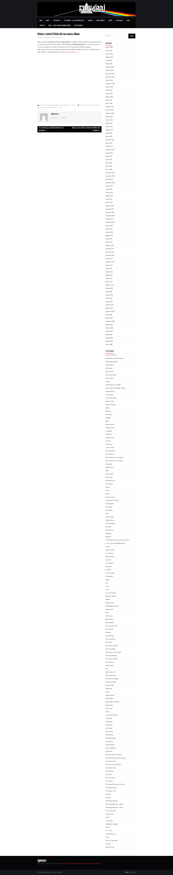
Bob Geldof (109, 414)
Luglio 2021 (109, 156)
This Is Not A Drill (111, 811)
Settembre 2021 (110, 149)
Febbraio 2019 (110, 206)
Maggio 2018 (109, 235)
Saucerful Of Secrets (112, 715)
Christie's (108, 441)
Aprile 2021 (109, 159)
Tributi (107, 817)
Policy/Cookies (78, 25)
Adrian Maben (110, 365)
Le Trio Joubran (110, 573)
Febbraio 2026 (110, 67)
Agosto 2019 (109, 186)
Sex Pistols (109, 728)
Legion (107, 579)
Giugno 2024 (109, 126)
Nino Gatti (59, 37)
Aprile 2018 (109, 239)
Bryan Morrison (110, 424)
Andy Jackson (110, 378)
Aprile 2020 (109, 166)
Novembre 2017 (110, 255)
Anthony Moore (110, 391)
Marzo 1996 (109, 344)
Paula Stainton (110, 636)
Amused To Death (111, 375)
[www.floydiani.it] (86, 9)
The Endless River (111, 768)
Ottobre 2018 (109, 219)
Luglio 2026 (109, 50)
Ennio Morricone (110, 480)
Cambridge (109, 431)
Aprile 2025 (109, 100)
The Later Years (110, 778)
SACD (107, 711)
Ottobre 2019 (109, 179)
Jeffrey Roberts (110, 556)
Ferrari (107, 490)
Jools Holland (109, 563)
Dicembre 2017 (110, 252)
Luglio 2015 (109, 298)
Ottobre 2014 (109, 308)
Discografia (119, 20)
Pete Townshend (110, 639)
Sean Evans (109, 721)
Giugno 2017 (109, 272)
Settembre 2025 (110, 83)
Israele (107, 546)
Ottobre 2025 (109, 80)
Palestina (108, 632)
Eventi (110, 20)
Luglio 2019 (109, 189)
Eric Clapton (109, 484)
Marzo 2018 (109, 242)
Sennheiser (109, 725)
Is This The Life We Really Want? (49, 105)
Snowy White (109, 731)
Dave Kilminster (110, 451)
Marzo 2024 (109, 136)
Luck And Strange (111, 593)
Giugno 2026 (109, 54)
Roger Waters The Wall (112, 702)
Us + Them (72, 105)
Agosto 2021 (109, 153)
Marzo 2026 (109, 64)
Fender (108, 487)
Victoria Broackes (111, 834)
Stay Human (109, 741)
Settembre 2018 (110, 222)
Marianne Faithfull (111, 596)
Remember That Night (112, 678)
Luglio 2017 (109, 268)
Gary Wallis (109, 507)
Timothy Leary (110, 814)
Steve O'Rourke (110, 745)
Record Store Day (111, 675)
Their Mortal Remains (112, 801)
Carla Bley (109, 434)
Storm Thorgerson (111, 748)
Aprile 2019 (109, 199)
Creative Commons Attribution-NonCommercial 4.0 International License (80, 863)
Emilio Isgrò (109, 477)
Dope (107, 470)
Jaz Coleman (109, 553)
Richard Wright (110, 685)
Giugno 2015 (109, 301)
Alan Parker (109, 368)
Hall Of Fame (109, 530)
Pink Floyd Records (111, 655)
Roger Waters (64, 105)
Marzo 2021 (109, 163)
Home (40, 20)
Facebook (63, 117)
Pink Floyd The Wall (111, 659)
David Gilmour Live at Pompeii (114, 457)
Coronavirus (109, 444)
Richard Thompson (111, 682)
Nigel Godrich (109, 619)
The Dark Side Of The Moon (114, 754)
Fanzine (90, 20)
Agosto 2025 (109, 87)
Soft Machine (109, 735)
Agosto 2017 (109, 265)
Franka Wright (110, 503)
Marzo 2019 (109, 202)
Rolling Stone (109, 705)
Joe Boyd (108, 560)
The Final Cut (109, 771)
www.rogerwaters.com (72, 52)
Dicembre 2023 (110, 139)
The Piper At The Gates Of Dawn (115, 784)
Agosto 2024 (109, 120)
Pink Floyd (109, 642)
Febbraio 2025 (110, 106)
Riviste (108, 692)
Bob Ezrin (108, 411)
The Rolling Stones (111, 787)
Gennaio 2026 (110, 70)
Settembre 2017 (110, 262)
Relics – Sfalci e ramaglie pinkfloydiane (59, 25)
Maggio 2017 (109, 275)
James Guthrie (110, 550)
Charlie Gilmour (110, 437)
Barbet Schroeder (111, 404)
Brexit (107, 421)
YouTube (108, 844)
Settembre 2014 (110, 311)
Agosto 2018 (109, 225)
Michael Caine (110, 603)
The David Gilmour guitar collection (116, 758)
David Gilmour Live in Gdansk (114, 461)
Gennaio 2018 (110, 248)
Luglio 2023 (109, 143)
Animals (108, 381)
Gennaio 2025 (110, 110)
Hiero (126, 872)
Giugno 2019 (109, 192)
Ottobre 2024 (109, 116)
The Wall (108, 794)
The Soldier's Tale (111, 791)
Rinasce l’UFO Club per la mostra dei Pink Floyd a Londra (86, 129)
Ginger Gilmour (110, 520)
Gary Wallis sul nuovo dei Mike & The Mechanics (51, 129)
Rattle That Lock (110, 672)
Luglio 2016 (109, 291)
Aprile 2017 (109, 278)
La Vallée (108, 569)
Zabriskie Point (110, 847)
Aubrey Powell (110, 401)
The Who (108, 797)
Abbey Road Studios (111, 361)
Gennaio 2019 (110, 209)
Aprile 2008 (109, 315)
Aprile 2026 (109, 60)
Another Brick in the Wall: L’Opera (115, 388)
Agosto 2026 (109, 47)
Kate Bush (109, 566)
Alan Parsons (109, 371)
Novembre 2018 (110, 215)
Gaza (107, 513)
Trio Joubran (109, 820)
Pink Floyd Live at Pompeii (113, 652)
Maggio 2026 (109, 57)
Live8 (107, 586)
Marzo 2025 (109, 103)
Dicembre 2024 (110, 113)
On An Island (109, 629)
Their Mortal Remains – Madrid (114, 804)
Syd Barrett (109, 751)
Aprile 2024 (109, 133)
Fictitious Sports (110, 497)
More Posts (54, 117)
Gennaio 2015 (110, 305)
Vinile (107, 837)
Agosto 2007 (109, 324)
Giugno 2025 (109, 93)
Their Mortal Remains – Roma (114, 807)
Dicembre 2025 (110, 73)
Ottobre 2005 (109, 328)
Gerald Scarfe (110, 517)
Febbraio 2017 (110, 285)
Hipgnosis (108, 536)
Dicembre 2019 (110, 173)
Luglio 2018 (109, 229)
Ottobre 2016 (109, 288)
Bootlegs (108, 418)
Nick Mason (109, 616)
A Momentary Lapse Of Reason (115, 358)
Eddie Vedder (109, 474)
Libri (107, 583)
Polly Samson (110, 662)
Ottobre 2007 (109, 318)
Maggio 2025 (109, 97)
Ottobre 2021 (109, 146)
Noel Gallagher (110, 622)
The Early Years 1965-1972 (113, 764)
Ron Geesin (109, 708)
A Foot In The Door (111, 355)
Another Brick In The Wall (113, 385)
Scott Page (109, 718)
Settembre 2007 (110, 321)
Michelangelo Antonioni (112, 606)
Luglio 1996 (109, 334)
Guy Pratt (108, 527)
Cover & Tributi (100, 20)
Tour (53, 107)
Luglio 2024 (109, 123)
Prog (107, 669)
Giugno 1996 (109, 338)
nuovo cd (40, 107)
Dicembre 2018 (110, 212)
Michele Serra (110, 609)
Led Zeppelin (109, 576)
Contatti (42, 25)
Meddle (108, 599)
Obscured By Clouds (112, 626)
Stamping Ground (111, 738)
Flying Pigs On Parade (112, 500)
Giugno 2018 (109, 232)
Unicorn (108, 827)
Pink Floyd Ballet (110, 649)
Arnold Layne (109, 394)
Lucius (107, 589)
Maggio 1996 (109, 341)
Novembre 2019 (110, 176)
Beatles (108, 408)
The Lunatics (56, 20)
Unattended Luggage (111, 824)
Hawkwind (108, 533)
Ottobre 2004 (109, 331)
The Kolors (109, 774)
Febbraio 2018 (110, 245)
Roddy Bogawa (110, 695)
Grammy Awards (110, 523)
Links (128, 20)
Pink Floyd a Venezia (112, 645)
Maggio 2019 (109, 196)
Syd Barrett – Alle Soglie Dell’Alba (74, 20)
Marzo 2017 (109, 281)
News (47, 20)
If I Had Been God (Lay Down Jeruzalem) (117, 540)
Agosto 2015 (109, 295)
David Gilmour (110, 454)
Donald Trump (110, 467)
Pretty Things (109, 665)
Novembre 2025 (110, 77)
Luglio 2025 (109, 90)
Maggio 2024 (109, 130)
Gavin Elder (109, 510)
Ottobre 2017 (109, 258)
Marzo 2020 (109, 169)
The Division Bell (110, 761)
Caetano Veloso (110, 427)
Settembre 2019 (110, 182)
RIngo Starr (109, 688)
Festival (108, 494)
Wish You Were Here (112, 840)
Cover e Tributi (110, 447)
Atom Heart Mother (111, 398)
